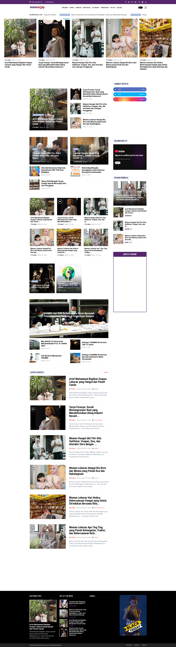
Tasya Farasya (98, 420)
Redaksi (137, 645)
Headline (34, 281)
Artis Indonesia (83, 15)
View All (106, 372)
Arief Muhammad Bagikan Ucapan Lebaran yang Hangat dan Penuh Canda (88, 381)
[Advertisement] (126, 120)
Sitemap (144, 645)
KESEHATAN (86, 7)
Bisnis (35, 149)
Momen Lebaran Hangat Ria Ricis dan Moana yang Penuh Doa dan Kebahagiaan (87, 471)
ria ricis (96, 478)
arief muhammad (38, 114)
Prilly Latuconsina (99, 507)
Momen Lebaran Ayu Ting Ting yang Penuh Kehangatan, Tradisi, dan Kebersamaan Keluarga (46, 15)
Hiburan (96, 389)
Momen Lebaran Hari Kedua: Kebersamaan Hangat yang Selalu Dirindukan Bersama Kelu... (88, 500)
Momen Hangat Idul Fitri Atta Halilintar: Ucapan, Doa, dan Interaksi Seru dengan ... (85, 441)
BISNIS (72, 7)
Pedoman (129, 645)
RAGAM (119, 7)
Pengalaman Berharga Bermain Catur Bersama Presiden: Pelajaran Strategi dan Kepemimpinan (118, 15)
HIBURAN (78, 7)
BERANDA (65, 7)
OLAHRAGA (95, 7)
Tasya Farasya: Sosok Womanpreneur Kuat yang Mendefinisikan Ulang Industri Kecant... (86, 411)
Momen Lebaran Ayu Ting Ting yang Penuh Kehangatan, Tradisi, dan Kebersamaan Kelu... (87, 530)
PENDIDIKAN (105, 7)
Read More (69, 324)
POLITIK (112, 7)
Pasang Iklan (49, 2)
